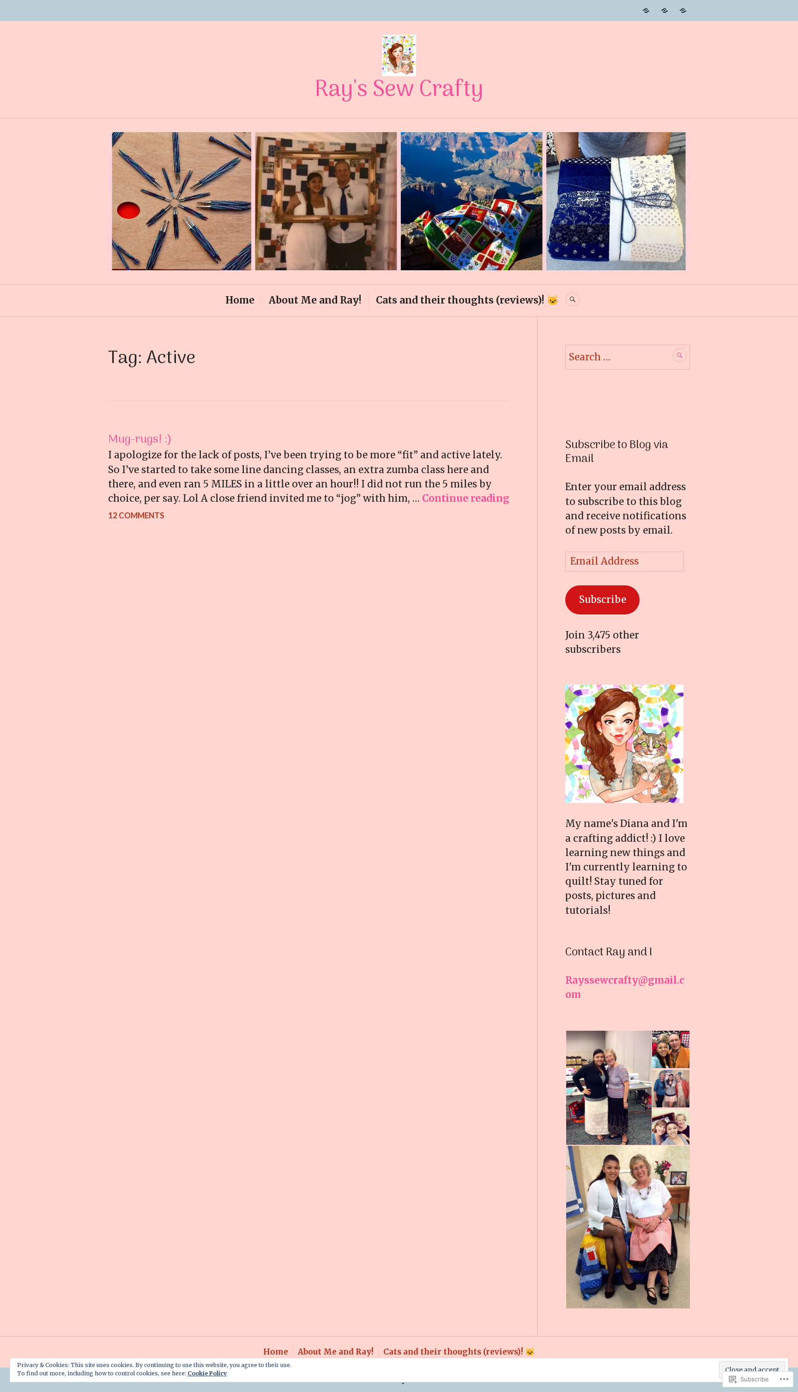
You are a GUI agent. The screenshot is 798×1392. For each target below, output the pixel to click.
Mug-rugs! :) (140, 439)
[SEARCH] (573, 299)
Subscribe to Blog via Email (616, 452)
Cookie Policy (207, 1373)
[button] (608, 1088)
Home (239, 300)
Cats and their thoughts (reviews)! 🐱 (467, 300)
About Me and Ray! (315, 300)
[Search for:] (627, 357)
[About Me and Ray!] (664, 11)
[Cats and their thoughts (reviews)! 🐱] (683, 11)
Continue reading (465, 498)
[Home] (646, 11)
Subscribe (602, 600)
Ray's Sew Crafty (399, 90)
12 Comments (136, 515)
